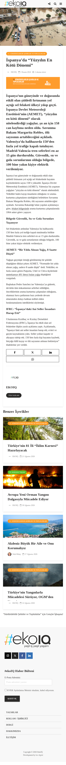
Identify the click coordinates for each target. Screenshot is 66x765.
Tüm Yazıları (13, 395)
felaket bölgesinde (20, 208)
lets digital (39, 755)
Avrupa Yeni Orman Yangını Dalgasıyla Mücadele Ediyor (28, 497)
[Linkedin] (29, 655)
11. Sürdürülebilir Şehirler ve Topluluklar (26, 54)
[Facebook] (22, 655)
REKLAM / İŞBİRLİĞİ (17, 718)
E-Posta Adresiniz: (13, 677)
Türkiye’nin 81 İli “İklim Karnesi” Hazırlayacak (33, 448)
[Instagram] (8, 655)
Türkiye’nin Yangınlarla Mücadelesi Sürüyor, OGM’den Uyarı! (30, 596)
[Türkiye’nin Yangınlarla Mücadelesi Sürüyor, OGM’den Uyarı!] (33, 575)
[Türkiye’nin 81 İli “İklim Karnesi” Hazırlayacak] (33, 428)
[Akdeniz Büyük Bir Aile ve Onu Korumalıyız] (33, 526)
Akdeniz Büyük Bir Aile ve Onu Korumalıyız (31, 546)
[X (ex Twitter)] (15, 655)
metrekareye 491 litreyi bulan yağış (23, 274)
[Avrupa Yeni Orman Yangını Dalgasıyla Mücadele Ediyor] (33, 477)
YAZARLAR (12, 712)
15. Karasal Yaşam (17, 472)
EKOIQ (13, 72)
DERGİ (9, 725)
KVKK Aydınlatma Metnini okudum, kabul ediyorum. (30, 690)
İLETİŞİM (11, 737)
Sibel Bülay (16, 554)
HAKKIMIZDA (13, 731)
